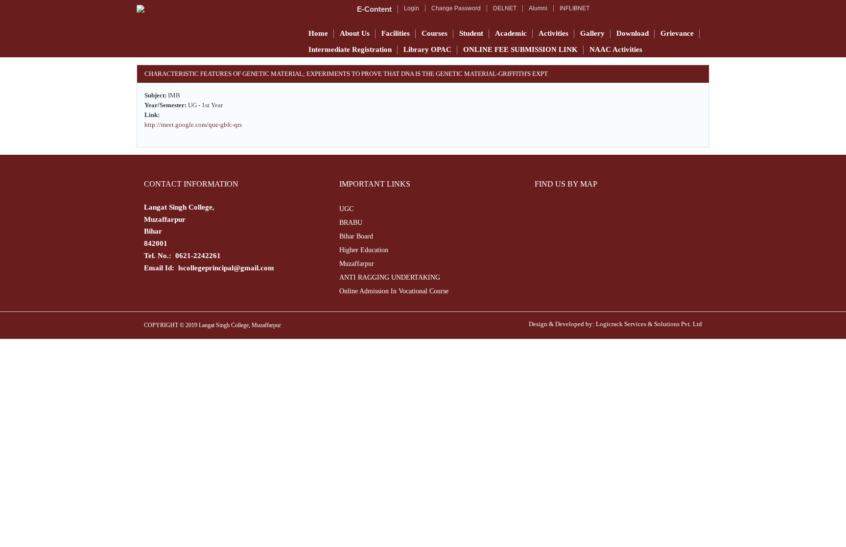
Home (318, 33)
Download (632, 33)
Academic (511, 33)
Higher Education (363, 250)
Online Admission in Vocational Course (393, 291)
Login (411, 8)
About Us (355, 33)
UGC (346, 209)
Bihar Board (356, 236)
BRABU (350, 222)
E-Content (374, 9)
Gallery (592, 33)
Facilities (395, 33)
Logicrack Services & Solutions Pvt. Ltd (649, 324)
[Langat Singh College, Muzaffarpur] (216, 14)
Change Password (456, 8)
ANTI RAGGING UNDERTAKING (389, 277)
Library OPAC (427, 49)
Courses (434, 33)
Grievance (677, 33)
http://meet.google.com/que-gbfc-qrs (193, 124)
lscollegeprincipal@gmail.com (226, 268)
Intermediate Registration (350, 49)
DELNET (505, 8)
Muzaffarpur (356, 263)
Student (471, 33)
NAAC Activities (615, 49)
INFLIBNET (574, 8)
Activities (553, 33)
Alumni (538, 8)
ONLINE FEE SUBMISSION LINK (520, 49)
